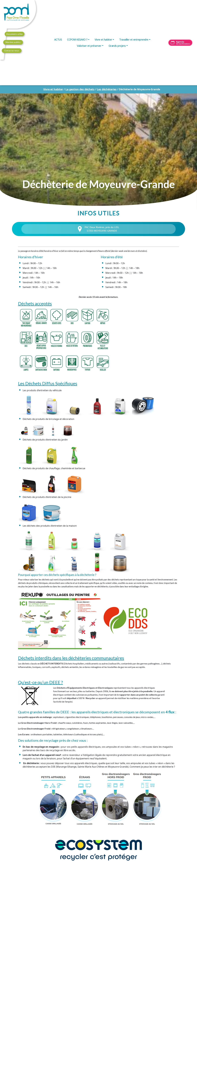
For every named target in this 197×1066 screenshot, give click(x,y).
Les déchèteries (107, 89)
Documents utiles (14, 34)
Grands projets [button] (117, 45)
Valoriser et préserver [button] (89, 45)
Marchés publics (13, 42)
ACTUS (58, 39)
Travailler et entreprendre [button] (133, 39)
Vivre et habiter (53, 89)
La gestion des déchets (79, 89)
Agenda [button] (183, 42)
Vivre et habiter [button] (103, 39)
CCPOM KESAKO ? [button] (77, 39)
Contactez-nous (11, 50)
